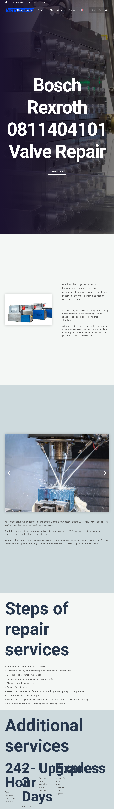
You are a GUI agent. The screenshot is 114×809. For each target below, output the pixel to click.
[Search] (106, 10)
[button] (83, 10)
